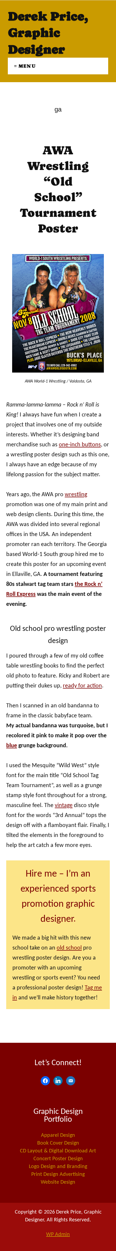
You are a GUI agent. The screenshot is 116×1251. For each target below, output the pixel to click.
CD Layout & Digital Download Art (58, 1151)
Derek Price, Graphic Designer (48, 33)
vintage (64, 805)
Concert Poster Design (58, 1159)
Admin (58, 1234)
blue (11, 746)
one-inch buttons (80, 445)
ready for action (82, 686)
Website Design (58, 1182)
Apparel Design (58, 1135)
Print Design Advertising (58, 1174)
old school (69, 948)
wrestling (76, 495)
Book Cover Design (58, 1143)
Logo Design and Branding (58, 1166)
